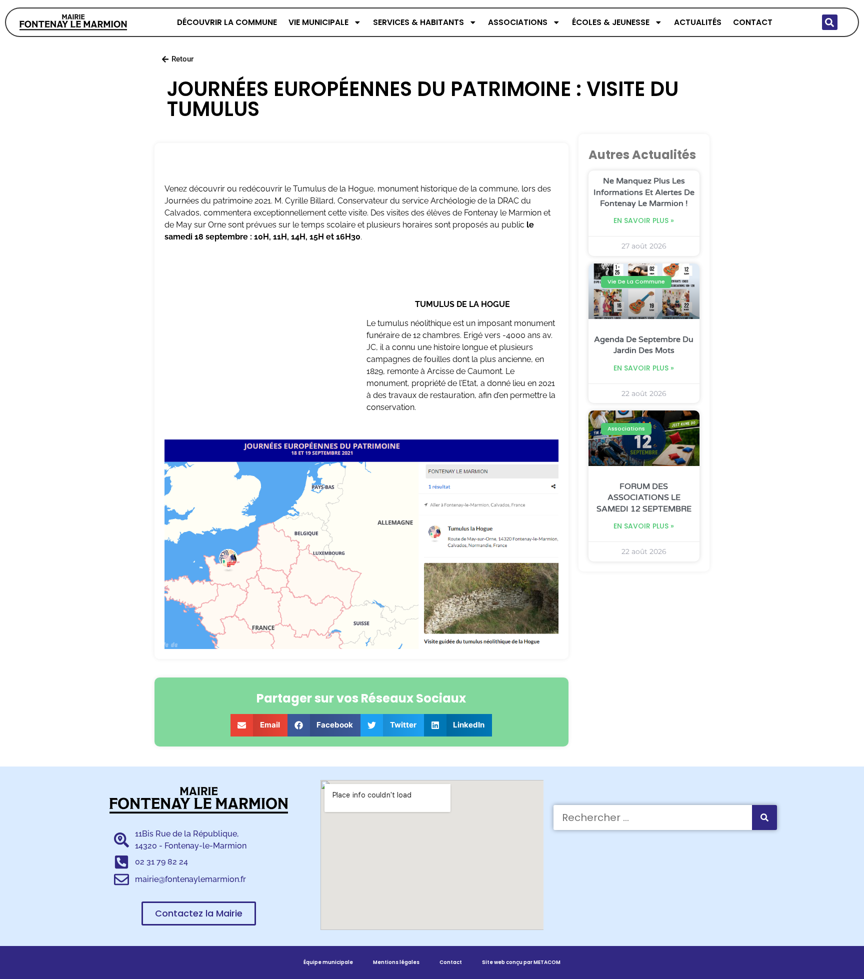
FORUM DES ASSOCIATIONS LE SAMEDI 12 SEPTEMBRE (644, 498)
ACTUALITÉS (698, 22)
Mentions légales (396, 962)
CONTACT (752, 22)
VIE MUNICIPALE (318, 22)
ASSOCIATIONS (518, 22)
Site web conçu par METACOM (521, 962)
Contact (451, 962)
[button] (830, 22)
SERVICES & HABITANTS (418, 22)
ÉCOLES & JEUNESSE (611, 22)
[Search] (764, 817)
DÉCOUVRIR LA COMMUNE (227, 22)
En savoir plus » (644, 221)
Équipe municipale (328, 962)
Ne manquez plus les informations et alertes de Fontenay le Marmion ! (644, 192)
